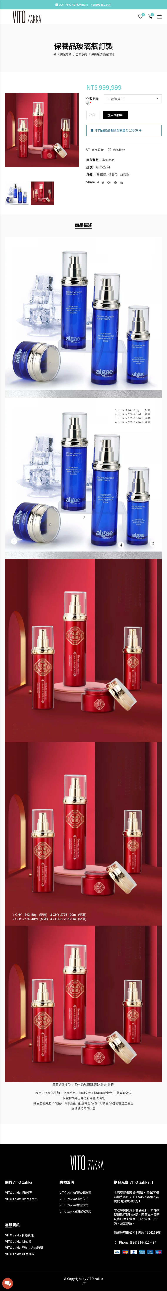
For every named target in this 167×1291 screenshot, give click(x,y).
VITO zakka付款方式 (74, 1199)
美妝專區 (66, 54)
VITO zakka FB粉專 (18, 1192)
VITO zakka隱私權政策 (75, 1192)
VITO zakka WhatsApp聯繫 (24, 1247)
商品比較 (119, 150)
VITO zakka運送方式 (74, 1205)
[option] (17, 193)
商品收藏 (98, 150)
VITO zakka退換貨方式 (75, 1211)
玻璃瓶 (101, 174)
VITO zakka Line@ (18, 1241)
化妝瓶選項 (92, 101)
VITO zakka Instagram (21, 1199)
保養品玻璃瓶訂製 (102, 54)
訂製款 (124, 174)
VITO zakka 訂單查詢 (19, 1254)
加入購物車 (115, 115)
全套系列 (81, 54)
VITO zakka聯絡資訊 (19, 1235)
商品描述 (83, 225)
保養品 (113, 174)
